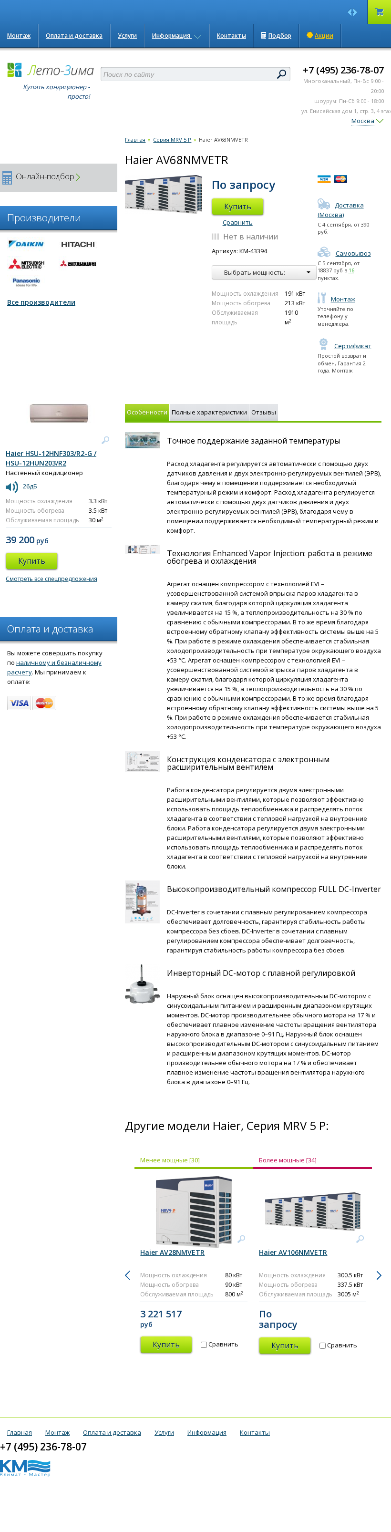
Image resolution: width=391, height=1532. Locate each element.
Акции (324, 35)
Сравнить (238, 222)
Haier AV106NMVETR (293, 1252)
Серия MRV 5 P (172, 139)
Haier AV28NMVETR (172, 1252)
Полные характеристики (209, 412)
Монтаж (19, 35)
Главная (135, 139)
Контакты (231, 35)
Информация (172, 35)
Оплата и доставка (74, 35)
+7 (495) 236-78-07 (343, 69)
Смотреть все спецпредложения (51, 579)
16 (351, 270)
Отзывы (263, 412)
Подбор (279, 35)
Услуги (127, 35)
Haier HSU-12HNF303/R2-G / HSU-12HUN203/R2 (51, 458)
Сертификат (352, 346)
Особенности (147, 412)
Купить (237, 206)
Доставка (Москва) (341, 210)
